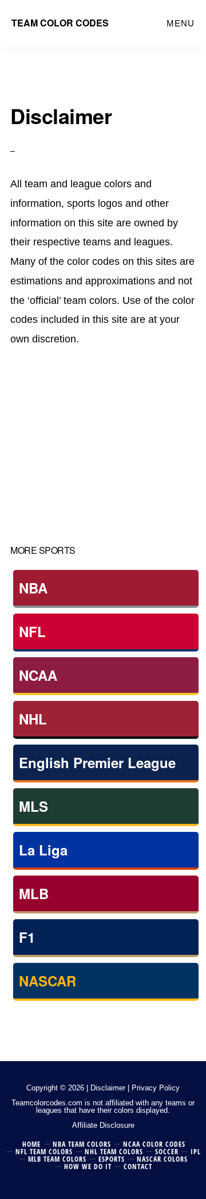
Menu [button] (181, 23)
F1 (27, 937)
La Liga (43, 849)
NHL (33, 718)
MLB (34, 893)
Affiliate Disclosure (103, 1125)
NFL (32, 631)
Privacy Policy (156, 1088)
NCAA (38, 675)
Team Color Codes (60, 22)
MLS (33, 806)
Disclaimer (107, 1088)
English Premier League (97, 762)
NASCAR (47, 980)
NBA (33, 587)
